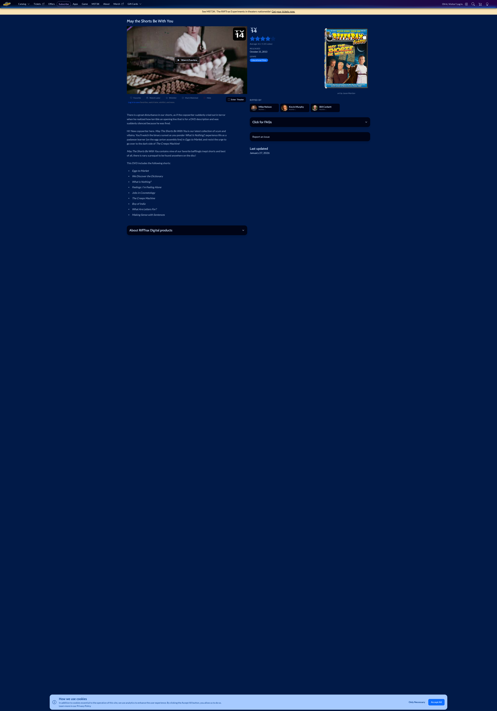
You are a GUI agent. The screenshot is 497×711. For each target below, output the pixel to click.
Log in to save (134, 102)
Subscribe (64, 4)
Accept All (436, 702)
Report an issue (261, 136)
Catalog (22, 4)
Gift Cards (133, 4)
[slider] (251, 38)
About (106, 4)
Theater (237, 99)
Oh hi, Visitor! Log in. (452, 4)
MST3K (95, 4)
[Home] (7, 4)
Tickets (37, 4)
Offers (51, 4)
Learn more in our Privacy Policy (75, 706)
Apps (75, 4)
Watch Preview (189, 60)
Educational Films (258, 60)
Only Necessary (417, 702)
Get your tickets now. (283, 11)
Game (85, 4)
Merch (117, 4)
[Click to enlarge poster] (346, 58)
